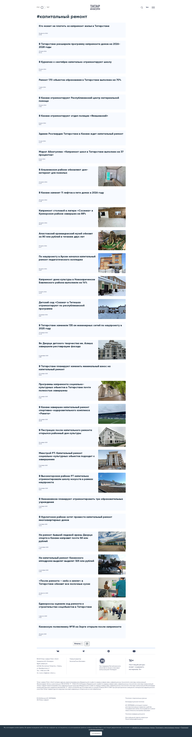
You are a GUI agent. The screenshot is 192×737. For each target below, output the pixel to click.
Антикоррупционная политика (134, 701)
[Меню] (153, 7)
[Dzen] (108, 651)
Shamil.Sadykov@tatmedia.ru (134, 719)
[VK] (58, 651)
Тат (48, 7)
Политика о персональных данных (136, 698)
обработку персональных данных (143, 727)
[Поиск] (142, 7)
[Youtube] (134, 651)
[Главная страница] (95, 7)
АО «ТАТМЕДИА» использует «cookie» (136, 705)
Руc (38, 7)
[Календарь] (87, 644)
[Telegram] (83, 651)
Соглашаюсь (96, 733)
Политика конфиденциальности (135, 714)
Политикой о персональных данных (168, 727)
